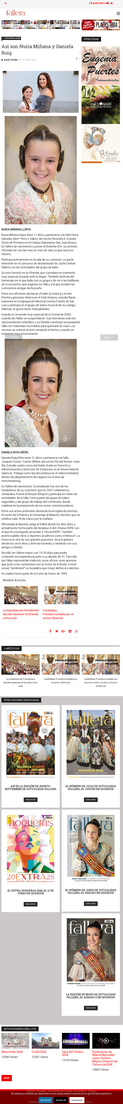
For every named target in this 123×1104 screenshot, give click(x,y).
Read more (31, 800)
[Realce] (101, 144)
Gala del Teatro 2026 (72, 1053)
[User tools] (77, 59)
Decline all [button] (61, 1100)
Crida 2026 (39, 1052)
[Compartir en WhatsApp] (76, 631)
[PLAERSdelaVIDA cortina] (101, 25)
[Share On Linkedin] (69, 631)
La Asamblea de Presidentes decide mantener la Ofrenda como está (21, 614)
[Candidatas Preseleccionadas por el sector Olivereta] (61, 595)
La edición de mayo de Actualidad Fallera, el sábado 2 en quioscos (91, 996)
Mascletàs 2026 (12, 1052)
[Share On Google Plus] (63, 631)
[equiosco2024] (40, 24)
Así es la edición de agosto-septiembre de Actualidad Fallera (31, 787)
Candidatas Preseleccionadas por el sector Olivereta (58, 614)
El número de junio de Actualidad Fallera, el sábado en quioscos (90, 891)
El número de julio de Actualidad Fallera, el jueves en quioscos (91, 787)
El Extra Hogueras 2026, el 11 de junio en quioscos (31, 892)
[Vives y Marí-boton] (101, 105)
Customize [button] (76, 1100)
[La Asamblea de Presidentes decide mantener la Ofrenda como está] (21, 595)
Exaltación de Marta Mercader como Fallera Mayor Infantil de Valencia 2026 (105, 1058)
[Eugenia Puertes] (101, 65)
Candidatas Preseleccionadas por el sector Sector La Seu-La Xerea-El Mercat (101, 682)
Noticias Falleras (12, 38)
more (6, 1078)
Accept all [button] (45, 1100)
